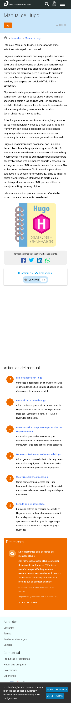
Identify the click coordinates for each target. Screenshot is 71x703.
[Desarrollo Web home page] (17, 4)
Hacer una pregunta (15, 664)
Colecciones (10, 670)
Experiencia (10, 675)
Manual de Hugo (33, 38)
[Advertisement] (35, 324)
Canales (8, 644)
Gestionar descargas (15, 639)
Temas (7, 633)
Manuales (16, 38)
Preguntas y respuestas (17, 658)
